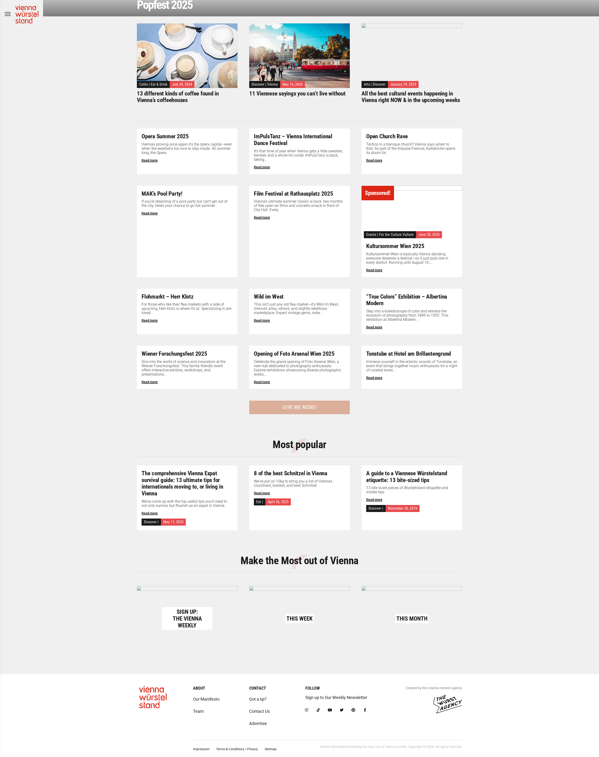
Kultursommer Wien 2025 (395, 246)
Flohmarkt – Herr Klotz (168, 296)
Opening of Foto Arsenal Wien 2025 (294, 353)
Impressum (201, 749)
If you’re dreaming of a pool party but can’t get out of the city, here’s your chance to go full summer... (184, 203)
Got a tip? (258, 699)
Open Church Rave (387, 136)
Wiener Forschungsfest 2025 (174, 353)
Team (198, 711)
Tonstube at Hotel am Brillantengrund (408, 353)
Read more (150, 160)
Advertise (258, 723)
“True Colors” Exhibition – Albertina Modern (406, 300)
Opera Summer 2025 (165, 136)
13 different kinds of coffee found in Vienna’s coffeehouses (178, 96)
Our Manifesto (206, 699)
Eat (258, 502)
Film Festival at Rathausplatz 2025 (293, 193)
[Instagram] (306, 710)
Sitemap (271, 749)
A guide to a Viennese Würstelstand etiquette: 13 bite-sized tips (406, 476)
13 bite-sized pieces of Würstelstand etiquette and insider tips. (407, 490)
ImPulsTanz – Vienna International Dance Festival (293, 139)
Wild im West (269, 296)
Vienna (272, 84)
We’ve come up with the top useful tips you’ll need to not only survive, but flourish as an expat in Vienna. (184, 503)
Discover (258, 84)
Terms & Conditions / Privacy (237, 749)
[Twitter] (341, 710)
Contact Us (259, 711)
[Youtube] (330, 710)
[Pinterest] (353, 710)
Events (371, 234)
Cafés (143, 84)
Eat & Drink (159, 84)
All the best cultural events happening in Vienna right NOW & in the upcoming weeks (411, 96)
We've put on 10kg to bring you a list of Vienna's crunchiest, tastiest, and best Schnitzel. (293, 483)
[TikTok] (318, 710)
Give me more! (299, 407)
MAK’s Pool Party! (162, 193)
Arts (367, 84)
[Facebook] (365, 710)
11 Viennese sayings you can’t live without (297, 93)
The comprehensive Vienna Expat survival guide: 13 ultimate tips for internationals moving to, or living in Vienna (182, 483)
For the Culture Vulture (396, 234)
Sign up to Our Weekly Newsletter (336, 697)
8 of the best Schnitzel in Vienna (290, 473)
